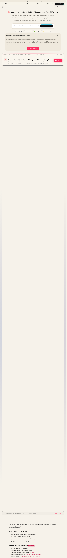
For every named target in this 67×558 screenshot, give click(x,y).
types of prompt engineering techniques (30, 556)
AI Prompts (7, 7)
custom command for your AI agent (34, 554)
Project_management (22, 7)
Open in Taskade (57, 513)
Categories (14, 7)
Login (52, 3)
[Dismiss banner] (64, 1)
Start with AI (57, 60)
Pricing (48, 3)
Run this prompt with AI (33, 48)
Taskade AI (31, 546)
